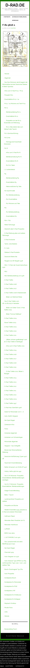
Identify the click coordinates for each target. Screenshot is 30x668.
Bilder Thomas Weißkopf (13, 314)
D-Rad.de (15, 5)
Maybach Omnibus (10, 603)
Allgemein (7, 78)
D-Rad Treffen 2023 (10, 327)
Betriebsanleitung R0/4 (13, 112)
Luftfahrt (7, 529)
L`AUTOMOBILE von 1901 (12, 537)
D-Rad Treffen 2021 (10, 335)
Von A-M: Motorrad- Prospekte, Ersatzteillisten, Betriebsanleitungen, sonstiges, (13, 478)
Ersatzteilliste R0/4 (12, 116)
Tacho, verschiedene (10, 244)
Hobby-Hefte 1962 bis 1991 (12, 471)
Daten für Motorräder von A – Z (14, 412)
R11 (5, 208)
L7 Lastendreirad (9, 169)
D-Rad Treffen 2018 (10, 354)
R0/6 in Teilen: (10, 165)
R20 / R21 (7, 220)
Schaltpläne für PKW (10, 586)
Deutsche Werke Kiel (10, 256)
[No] (27, 666)
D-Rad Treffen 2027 (10, 288)
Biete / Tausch (9, 495)
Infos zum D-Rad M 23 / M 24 (13, 91)
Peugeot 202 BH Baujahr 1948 (13, 261)
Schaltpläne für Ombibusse (12, 595)
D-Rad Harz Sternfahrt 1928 (13, 407)
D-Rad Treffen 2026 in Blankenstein (15, 293)
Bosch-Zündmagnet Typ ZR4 (13, 569)
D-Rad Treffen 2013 (10, 382)
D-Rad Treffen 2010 (10, 395)
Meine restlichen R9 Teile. (14, 186)
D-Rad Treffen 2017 (10, 358)
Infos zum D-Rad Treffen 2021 (15, 346)
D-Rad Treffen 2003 (10, 399)
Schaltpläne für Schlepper (12, 599)
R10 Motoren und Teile (13, 203)
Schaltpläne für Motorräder (12, 582)
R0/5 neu (7, 137)
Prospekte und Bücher (11, 505)
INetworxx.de (20, 636)
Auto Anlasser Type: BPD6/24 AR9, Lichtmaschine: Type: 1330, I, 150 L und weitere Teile (14, 563)
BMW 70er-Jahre (9, 533)
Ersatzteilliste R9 (11, 182)
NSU (5, 271)
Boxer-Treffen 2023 (10, 322)
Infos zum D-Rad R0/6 (13, 152)
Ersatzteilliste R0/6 (12, 161)
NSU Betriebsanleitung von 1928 (14, 276)
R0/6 (6, 148)
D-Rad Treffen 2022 (10, 331)
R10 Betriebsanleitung (13, 195)
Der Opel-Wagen (9, 420)
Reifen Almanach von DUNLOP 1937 (15, 467)
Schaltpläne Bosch (10, 578)
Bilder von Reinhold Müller (14, 297)
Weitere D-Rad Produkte (12, 252)
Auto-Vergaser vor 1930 (11, 556)
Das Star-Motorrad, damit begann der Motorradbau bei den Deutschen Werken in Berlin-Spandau (14, 84)
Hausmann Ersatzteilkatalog (13, 463)
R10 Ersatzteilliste (11, 199)
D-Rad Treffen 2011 (10, 390)
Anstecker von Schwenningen (13, 437)
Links (6, 612)
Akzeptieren (9, 666)
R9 (5, 174)
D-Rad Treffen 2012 (10, 386)
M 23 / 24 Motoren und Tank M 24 (14, 103)
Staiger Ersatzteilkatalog (12, 490)
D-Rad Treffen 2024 (10, 318)
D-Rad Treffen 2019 (10, 350)
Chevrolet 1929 (9, 552)
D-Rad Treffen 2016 (10, 363)
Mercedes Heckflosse (11, 524)
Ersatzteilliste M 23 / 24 (11, 99)
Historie (6, 74)
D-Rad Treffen (8, 280)
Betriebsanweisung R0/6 (14, 157)
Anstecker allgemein (10, 433)
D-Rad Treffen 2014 (10, 378)
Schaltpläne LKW (9, 590)
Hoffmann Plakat (9, 516)
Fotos (6, 429)
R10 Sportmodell (9, 191)
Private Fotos (8, 607)
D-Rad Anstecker (9, 239)
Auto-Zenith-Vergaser (11, 416)
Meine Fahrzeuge (9, 224)
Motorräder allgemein (11, 441)
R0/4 (6, 108)
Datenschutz (20, 666)
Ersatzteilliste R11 (11, 216)
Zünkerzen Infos (9, 424)
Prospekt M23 (8, 95)
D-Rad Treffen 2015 (10, 367)
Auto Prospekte (9, 573)
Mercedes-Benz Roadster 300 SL (14, 520)
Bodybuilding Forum (10, 629)
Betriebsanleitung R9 (12, 178)
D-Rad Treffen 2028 (10, 284)
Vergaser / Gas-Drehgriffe (12, 446)
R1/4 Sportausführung (11, 133)
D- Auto (6, 248)
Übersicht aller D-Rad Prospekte (14, 229)
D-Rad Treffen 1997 (10, 403)
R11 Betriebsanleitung (12, 212)
